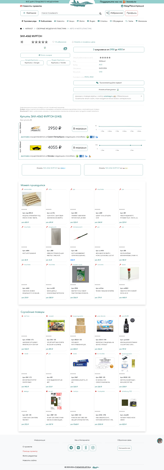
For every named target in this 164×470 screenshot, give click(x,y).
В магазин (79, 128)
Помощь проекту (30, 451)
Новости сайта (29, 460)
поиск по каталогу (49, 13)
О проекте (27, 447)
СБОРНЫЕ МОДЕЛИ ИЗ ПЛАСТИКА (51, 29)
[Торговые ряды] (160, 441)
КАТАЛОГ (29, 29)
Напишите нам (124, 448)
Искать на (48, 168)
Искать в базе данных (107, 89)
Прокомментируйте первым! (110, 83)
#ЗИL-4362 (89, 77)
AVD (100, 65)
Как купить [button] (25, 120)
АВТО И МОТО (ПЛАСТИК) (80, 29)
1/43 (100, 72)
